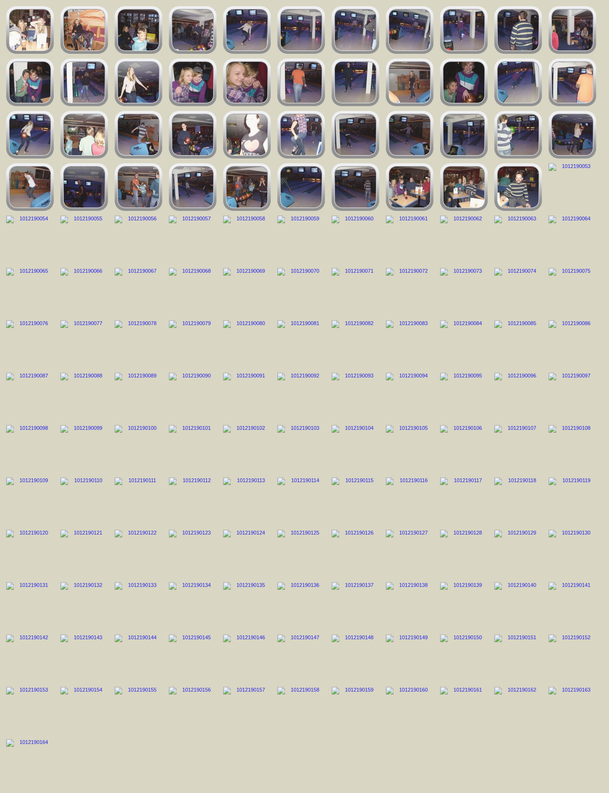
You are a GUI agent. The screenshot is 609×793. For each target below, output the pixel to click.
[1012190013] (192, 30)
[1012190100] (138, 449)
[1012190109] (30, 501)
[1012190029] (464, 82)
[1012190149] (409, 658)
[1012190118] (518, 501)
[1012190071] (355, 292)
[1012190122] (138, 553)
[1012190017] (409, 30)
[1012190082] (355, 344)
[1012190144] (138, 658)
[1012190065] (30, 292)
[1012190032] (30, 135)
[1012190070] (301, 292)
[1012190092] (301, 396)
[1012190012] (138, 30)
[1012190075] (572, 292)
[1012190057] (192, 239)
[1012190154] (84, 710)
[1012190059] (301, 239)
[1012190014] (247, 30)
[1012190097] (572, 396)
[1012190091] (247, 396)
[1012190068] (192, 292)
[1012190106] (464, 449)
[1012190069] (247, 292)
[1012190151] (518, 658)
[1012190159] (355, 710)
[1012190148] (355, 658)
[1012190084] (464, 344)
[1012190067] (138, 292)
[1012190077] (84, 344)
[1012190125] (301, 553)
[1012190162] (518, 710)
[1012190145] (192, 658)
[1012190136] (301, 606)
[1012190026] (301, 82)
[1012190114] (301, 501)
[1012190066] (84, 292)
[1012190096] (518, 396)
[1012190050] (409, 187)
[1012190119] (572, 501)
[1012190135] (247, 606)
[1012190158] (301, 710)
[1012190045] (138, 187)
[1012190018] (464, 30)
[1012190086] (572, 344)
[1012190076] (30, 344)
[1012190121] (84, 553)
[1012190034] (138, 135)
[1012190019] (518, 30)
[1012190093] (355, 396)
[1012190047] (247, 187)
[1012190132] (84, 606)
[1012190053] (572, 187)
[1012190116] (409, 501)
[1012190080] (247, 344)
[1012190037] (301, 135)
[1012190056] (138, 239)
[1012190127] (409, 553)
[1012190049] (355, 187)
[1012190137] (355, 606)
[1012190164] (30, 763)
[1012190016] (355, 30)
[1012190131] (30, 606)
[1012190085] (518, 344)
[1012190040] (464, 135)
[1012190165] (30, 30)
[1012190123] (192, 553)
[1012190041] (518, 135)
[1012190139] (464, 606)
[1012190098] (30, 449)
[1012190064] (572, 239)
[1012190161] (464, 710)
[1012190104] (355, 449)
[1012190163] (572, 710)
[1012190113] (247, 501)
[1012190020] (572, 30)
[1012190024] (192, 82)
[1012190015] (301, 30)
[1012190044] (84, 187)
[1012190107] (518, 449)
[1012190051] (464, 187)
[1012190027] (355, 82)
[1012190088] (84, 396)
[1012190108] (572, 449)
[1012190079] (192, 344)
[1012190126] (355, 553)
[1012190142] (30, 658)
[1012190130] (572, 553)
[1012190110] (84, 501)
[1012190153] (30, 710)
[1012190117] (464, 501)
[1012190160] (409, 710)
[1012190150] (464, 658)
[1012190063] (518, 239)
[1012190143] (84, 658)
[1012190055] (84, 239)
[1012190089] (138, 396)
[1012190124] (247, 553)
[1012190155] (138, 710)
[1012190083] (409, 344)
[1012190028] (409, 82)
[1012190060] (355, 239)
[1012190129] (518, 553)
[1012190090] (192, 396)
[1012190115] (355, 501)
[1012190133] (138, 606)
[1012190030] (518, 82)
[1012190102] (247, 449)
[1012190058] (247, 239)
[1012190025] (247, 82)
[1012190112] (192, 501)
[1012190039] (409, 135)
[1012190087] (30, 396)
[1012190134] (192, 606)
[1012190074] (518, 292)
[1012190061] (409, 239)
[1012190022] (84, 82)
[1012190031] (572, 82)
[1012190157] (247, 710)
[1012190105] (409, 449)
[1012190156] (192, 710)
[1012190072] (409, 292)
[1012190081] (301, 344)
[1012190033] (84, 135)
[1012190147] (301, 658)
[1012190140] (518, 606)
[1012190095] (464, 396)
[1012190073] (464, 292)
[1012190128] (464, 553)
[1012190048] (301, 187)
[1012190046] (192, 187)
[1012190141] (572, 606)
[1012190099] (84, 449)
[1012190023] (138, 82)
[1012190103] (301, 449)
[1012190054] (30, 239)
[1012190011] (84, 30)
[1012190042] (572, 135)
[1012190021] (30, 82)
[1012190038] (355, 135)
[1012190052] (518, 187)
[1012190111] (138, 501)
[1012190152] (572, 658)
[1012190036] (247, 135)
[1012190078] (138, 344)
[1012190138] (409, 606)
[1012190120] (30, 553)
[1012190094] (409, 396)
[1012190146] (247, 658)
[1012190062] (464, 239)
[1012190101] (192, 449)
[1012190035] (192, 135)
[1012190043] (30, 187)
